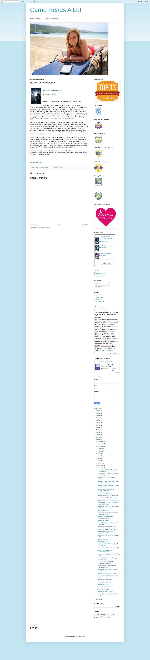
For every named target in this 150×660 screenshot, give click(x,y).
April (99, 460)
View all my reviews (36, 162)
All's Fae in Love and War (106, 246)
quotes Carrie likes (100, 309)
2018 (97, 430)
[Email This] (54, 167)
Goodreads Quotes (114, 353)
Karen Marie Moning (107, 350)
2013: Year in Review (103, 589)
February (100, 465)
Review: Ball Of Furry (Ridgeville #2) (107, 526)
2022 (97, 420)
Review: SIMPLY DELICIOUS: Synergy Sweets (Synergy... (108, 503)
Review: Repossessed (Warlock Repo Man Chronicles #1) (107, 513)
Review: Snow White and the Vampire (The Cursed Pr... (107, 474)
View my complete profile (101, 276)
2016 (97, 434)
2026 (97, 411)
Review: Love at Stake (103, 510)
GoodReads (99, 297)
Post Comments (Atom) (44, 228)
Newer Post (34, 225)
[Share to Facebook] (59, 167)
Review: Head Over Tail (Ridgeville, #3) (108, 500)
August (100, 451)
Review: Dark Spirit (102, 539)
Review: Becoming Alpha (104, 582)
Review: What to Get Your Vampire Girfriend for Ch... (106, 566)
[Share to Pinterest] (61, 167)
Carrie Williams (100, 273)
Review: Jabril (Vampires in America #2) (108, 573)
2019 (97, 427)
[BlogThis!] (55, 167)
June (99, 456)
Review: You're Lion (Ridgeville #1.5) (107, 529)
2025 (97, 413)
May (99, 458)
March (99, 463)
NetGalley (98, 299)
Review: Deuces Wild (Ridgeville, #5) (107, 495)
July (99, 453)
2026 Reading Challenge (107, 362)
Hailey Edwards (104, 241)
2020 (97, 425)
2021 (97, 423)
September (101, 448)
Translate (108, 617)
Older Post (85, 225)
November (101, 444)
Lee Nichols (103, 247)
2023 (97, 418)
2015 (97, 437)
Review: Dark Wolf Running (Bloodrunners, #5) (105, 517)
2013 (97, 599)
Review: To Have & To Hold (105, 493)
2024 (97, 415)
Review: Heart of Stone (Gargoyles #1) (108, 548)
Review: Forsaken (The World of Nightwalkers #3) (106, 532)
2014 (97, 439)
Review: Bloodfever (102, 584)
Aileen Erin (58, 90)
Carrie (102, 364)
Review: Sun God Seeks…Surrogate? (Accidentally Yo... (107, 482)
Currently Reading (105, 236)
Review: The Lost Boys (103, 520)
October (100, 446)
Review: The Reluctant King (105, 579)
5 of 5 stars (53, 94)
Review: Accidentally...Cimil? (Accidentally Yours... (105, 551)
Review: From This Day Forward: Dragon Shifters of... (106, 489)
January (100, 468)
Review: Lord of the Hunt (104, 587)
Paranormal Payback (105, 253)
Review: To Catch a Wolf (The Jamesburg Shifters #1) (105, 562)
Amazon (98, 295)
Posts (98, 283)
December (101, 441)
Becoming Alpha (48, 90)
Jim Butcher (103, 255)
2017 (97, 432)
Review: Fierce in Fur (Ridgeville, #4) (107, 498)
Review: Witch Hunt (102, 541)
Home (59, 225)
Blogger (82, 636)
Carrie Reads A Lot (55, 9)
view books (116, 372)
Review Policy (100, 301)
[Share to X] (57, 167)
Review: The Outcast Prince (105, 591)
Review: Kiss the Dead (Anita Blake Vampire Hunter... (107, 570)
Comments (100, 286)
